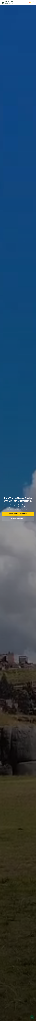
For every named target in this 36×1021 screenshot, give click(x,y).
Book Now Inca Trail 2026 (18, 514)
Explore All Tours (17, 519)
